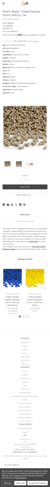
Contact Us (25, 360)
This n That (25, 421)
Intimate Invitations (25, 418)
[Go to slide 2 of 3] (24, 316)
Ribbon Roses (25, 410)
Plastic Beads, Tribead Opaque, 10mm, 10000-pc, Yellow (35, 301)
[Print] (12, 204)
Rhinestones (25, 378)
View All (25, 432)
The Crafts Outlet (25, 429)
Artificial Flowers (25, 414)
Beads (25, 382)
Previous (3, 288)
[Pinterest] (24, 204)
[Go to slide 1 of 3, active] (20, 316)
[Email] (8, 204)
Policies (25, 350)
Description (25, 214)
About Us (25, 353)
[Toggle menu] (3, 3)
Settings (7, 483)
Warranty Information (25, 221)
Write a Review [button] (33, 41)
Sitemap (25, 364)
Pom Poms (25, 389)
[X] (16, 204)
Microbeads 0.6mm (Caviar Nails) (25, 396)
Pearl (25, 386)
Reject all (20, 483)
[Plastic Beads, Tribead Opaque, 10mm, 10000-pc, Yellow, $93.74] (35, 278)
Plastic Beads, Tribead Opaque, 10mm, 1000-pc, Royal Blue (12, 301)
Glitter (25, 400)
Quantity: (25, 175)
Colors (25, 371)
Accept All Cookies (37, 483)
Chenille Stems (25, 393)
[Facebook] (4, 204)
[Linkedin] (20, 204)
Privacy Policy (21, 478)
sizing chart (33, 241)
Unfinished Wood (25, 403)
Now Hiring (25, 357)
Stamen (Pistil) (25, 407)
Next (44, 288)
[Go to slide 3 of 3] (28, 316)
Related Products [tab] (25, 259)
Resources (25, 343)
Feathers (25, 375)
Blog (25, 346)
